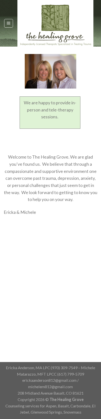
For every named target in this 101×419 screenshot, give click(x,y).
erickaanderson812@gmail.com (49, 380)
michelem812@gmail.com (50, 386)
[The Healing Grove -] (55, 23)
